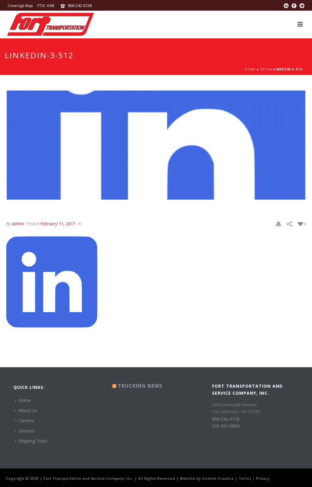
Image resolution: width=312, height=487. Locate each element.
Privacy (263, 478)
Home (250, 69)
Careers (26, 420)
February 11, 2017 (57, 223)
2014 (264, 69)
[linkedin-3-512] (156, 145)
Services (27, 431)
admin (18, 223)
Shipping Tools (33, 441)
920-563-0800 (225, 426)
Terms (245, 478)
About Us (28, 410)
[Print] (278, 223)
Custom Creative (218, 478)
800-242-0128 (80, 5)
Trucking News (140, 385)
